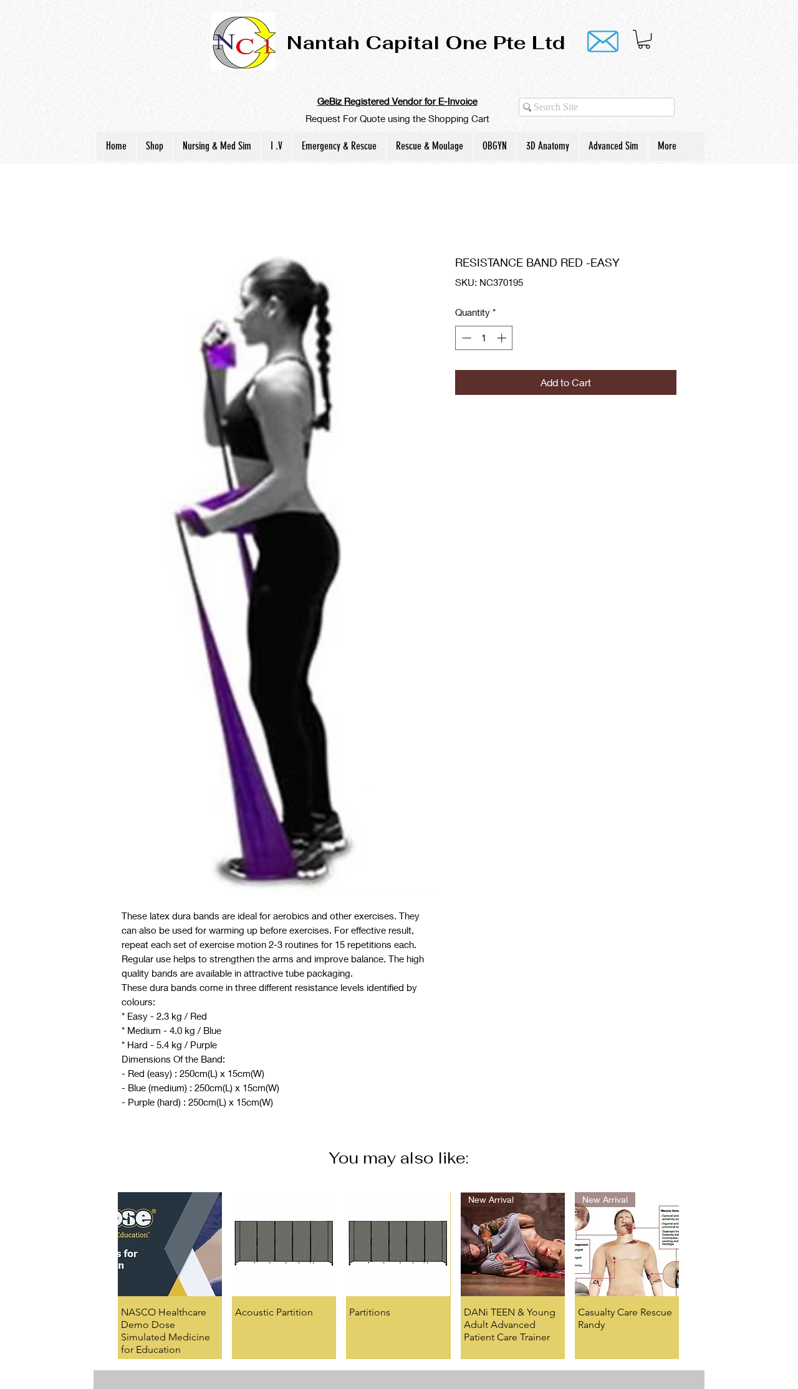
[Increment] (502, 337)
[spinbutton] (484, 337)
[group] (398, 1263)
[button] (644, 39)
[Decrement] (465, 337)
